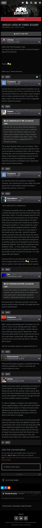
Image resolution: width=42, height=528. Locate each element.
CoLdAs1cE (11, 82)
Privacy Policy (7, 506)
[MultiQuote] (2, 76)
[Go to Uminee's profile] (4, 380)
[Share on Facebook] (5, 487)
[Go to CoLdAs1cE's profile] (4, 83)
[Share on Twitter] (2, 487)
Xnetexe (10, 111)
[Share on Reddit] (8, 487)
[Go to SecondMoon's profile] (4, 199)
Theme (20, 514)
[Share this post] (39, 42)
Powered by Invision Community (21, 525)
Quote (7, 77)
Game (22, 27)
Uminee (10, 379)
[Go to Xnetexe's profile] (4, 112)
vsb (8, 274)
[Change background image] (35, 2)
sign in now (12, 455)
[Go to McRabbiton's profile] (4, 318)
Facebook (16, 518)
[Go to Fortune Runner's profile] (4, 357)
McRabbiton (11, 317)
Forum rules (21, 19)
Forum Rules (16, 506)
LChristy (7, 27)
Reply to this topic (22, 34)
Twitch (26, 518)
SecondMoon (12, 198)
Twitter (21, 518)
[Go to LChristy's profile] (4, 41)
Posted (13, 42)
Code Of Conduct (26, 506)
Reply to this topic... (13, 467)
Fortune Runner (13, 357)
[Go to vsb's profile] (4, 275)
